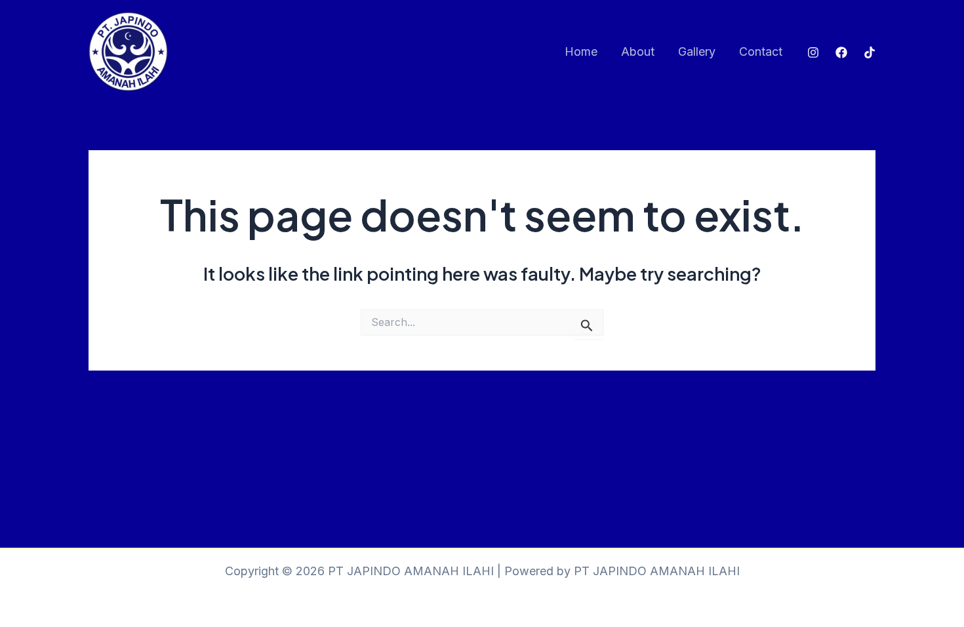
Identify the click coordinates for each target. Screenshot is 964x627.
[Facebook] (841, 52)
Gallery (696, 51)
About (637, 51)
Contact (760, 51)
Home (581, 51)
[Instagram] (813, 52)
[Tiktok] (869, 52)
